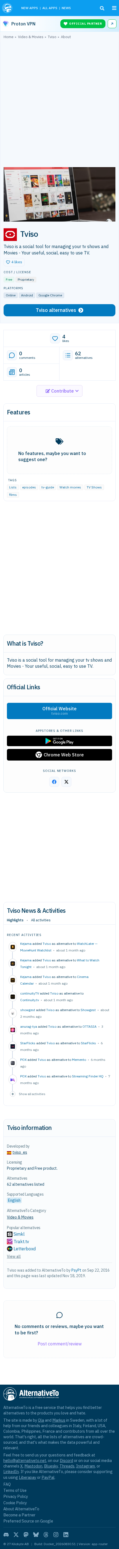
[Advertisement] (59, 104)
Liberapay (27, 1477)
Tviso (47, 944)
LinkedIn (11, 1471)
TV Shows (94, 487)
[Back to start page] (8, 8)
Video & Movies (20, 1217)
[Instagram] (56, 1534)
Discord (66, 1460)
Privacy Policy (15, 1496)
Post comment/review (60, 1344)
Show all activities (32, 1094)
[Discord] (6, 1534)
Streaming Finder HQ (88, 1076)
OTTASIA (89, 1026)
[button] (14, 262)
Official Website (59, 711)
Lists (13, 487)
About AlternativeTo (21, 1508)
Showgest (88, 1010)
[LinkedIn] (66, 1534)
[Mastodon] (26, 1534)
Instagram (85, 1466)
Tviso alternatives (56, 310)
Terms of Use (15, 1490)
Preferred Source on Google (28, 1521)
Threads (67, 1466)
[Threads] (46, 1534)
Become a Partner (19, 1515)
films (13, 495)
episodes (29, 487)
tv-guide (48, 487)
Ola (41, 1420)
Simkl (19, 1234)
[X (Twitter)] (16, 1534)
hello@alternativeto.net (24, 1460)
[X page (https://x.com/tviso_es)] (66, 782)
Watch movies (70, 487)
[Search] (102, 8)
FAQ (7, 1484)
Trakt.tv (21, 1241)
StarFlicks (88, 1043)
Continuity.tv (29, 1000)
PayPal (48, 1477)
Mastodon (33, 1466)
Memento (79, 1060)
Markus (58, 1420)
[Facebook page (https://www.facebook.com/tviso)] (54, 782)
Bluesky (51, 1466)
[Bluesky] (36, 1534)
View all (14, 1256)
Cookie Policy (15, 1502)
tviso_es (19, 1152)
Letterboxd (25, 1248)
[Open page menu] (114, 8)
